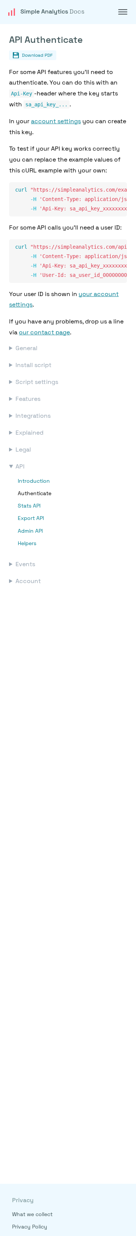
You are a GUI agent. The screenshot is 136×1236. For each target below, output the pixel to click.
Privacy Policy (29, 1226)
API (20, 466)
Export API (31, 518)
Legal (23, 449)
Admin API (30, 530)
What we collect (32, 1214)
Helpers (27, 543)
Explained (29, 433)
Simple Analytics (52, 11)
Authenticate (34, 493)
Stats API (29, 505)
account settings (56, 121)
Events (25, 564)
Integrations (33, 416)
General (26, 348)
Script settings (36, 382)
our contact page (44, 332)
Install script (33, 365)
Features (27, 399)
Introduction (34, 480)
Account (28, 581)
